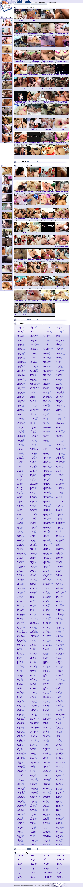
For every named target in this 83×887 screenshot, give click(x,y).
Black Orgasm (19, 689)
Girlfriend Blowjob (33, 701)
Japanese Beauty (46, 357)
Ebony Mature (32, 557)
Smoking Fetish (58, 553)
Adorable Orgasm (20, 333)
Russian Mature (58, 449)
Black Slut (18, 696)
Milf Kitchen (45, 670)
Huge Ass (31, 822)
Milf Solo (44, 681)
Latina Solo (45, 439)
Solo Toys (57, 574)
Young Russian (58, 839)
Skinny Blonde (58, 514)
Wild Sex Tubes (7, 184)
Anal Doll (18, 448)
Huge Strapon (32, 833)
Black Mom (19, 688)
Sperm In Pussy (59, 578)
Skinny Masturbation (59, 522)
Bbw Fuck (18, 559)
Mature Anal (45, 585)
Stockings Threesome (60, 591)
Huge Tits (31, 835)
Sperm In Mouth (59, 576)
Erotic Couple (32, 575)
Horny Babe (32, 797)
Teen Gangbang (58, 670)
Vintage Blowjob (58, 758)
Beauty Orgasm (20, 589)
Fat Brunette (32, 598)
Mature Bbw (45, 588)
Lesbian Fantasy (46, 474)
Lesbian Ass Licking (46, 452)
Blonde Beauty (19, 713)
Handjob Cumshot (33, 768)
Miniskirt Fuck (45, 696)
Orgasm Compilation (46, 768)
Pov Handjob (58, 332)
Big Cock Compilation (21, 628)
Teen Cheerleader (59, 644)
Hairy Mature (32, 763)
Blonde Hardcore (20, 732)
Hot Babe (31, 820)
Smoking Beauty (59, 548)
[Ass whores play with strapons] (48, 141)
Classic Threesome (33, 371)
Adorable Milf (19, 332)
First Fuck (31, 640)
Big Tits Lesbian (19, 654)
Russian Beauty (58, 436)
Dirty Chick (32, 498)
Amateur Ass (19, 343)
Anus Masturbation (20, 476)
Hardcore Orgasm (33, 780)
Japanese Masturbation (47, 370)
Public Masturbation (59, 354)
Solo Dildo (57, 565)
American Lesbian (20, 436)
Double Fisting (32, 518)
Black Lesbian (19, 684)
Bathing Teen (19, 549)
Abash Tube (6, 202)
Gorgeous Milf (32, 724)
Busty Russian (32, 326)
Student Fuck (58, 600)
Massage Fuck (45, 576)
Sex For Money (58, 467)
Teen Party (58, 688)
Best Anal (18, 593)
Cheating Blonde (33, 340)
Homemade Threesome (34, 796)
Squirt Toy (57, 583)
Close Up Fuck (32, 380)
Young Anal (58, 819)
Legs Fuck (45, 448)
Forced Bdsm (32, 663)
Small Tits (57, 545)
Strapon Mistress (59, 596)
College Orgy (32, 402)
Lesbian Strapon (46, 544)
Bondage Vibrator (20, 759)
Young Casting (58, 828)
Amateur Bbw (19, 345)
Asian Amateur (19, 479)
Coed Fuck (32, 393)
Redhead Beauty (59, 391)
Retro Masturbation (59, 417)
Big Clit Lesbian (19, 624)
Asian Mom (19, 511)
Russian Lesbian (59, 446)
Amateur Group (19, 376)
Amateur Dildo (19, 363)
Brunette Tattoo (19, 818)
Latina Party (45, 433)
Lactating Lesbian (46, 401)
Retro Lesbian (58, 415)
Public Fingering (58, 352)
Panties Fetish (45, 788)
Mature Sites (59, 876)
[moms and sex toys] (34, 285)
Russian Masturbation (60, 448)
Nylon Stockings (46, 754)
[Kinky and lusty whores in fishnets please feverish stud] (48, 73)
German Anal (32, 683)
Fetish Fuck (32, 627)
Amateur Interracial (20, 380)
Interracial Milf (45, 340)
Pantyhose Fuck (46, 794)
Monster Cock (45, 717)
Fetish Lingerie (32, 630)
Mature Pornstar (46, 631)
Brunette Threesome (20, 820)
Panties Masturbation (46, 789)
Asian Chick (19, 491)
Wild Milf (57, 807)
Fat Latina (31, 602)
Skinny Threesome (59, 532)
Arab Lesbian (19, 478)
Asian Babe (19, 483)
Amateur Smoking (20, 400)
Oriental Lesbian (46, 774)
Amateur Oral (19, 388)
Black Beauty (19, 675)
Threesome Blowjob (59, 713)
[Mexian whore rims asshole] (20, 127)
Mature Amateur (46, 584)
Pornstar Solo (58, 327)
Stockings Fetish (59, 587)
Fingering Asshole (33, 632)
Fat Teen (31, 611)
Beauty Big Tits (19, 584)
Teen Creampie (58, 648)
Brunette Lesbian (20, 805)
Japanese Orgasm (46, 374)
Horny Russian (32, 818)
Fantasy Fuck (32, 592)
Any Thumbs (6, 219)
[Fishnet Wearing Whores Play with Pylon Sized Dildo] (34, 32)
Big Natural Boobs (20, 645)
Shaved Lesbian (59, 488)
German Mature (33, 691)
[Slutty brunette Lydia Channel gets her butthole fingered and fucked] (34, 73)
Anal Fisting (19, 453)
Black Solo (19, 697)
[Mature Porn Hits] (62, 177)
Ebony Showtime (47, 858)
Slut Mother (58, 544)
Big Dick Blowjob (20, 636)
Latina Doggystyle (46, 420)
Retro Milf (57, 418)
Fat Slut (31, 610)
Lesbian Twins (45, 557)
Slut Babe (57, 541)
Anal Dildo (18, 446)
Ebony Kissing (32, 553)
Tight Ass (57, 722)
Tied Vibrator (58, 718)
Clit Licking (32, 374)
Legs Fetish (45, 446)
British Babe (19, 772)
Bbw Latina (19, 562)
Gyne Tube (7, 246)
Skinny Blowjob (58, 515)
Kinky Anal (45, 385)
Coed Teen (32, 397)
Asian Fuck (19, 500)
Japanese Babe (45, 354)
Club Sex (31, 391)
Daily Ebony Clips (34, 873)
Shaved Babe (58, 478)
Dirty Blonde (32, 496)
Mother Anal (45, 724)
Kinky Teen (45, 393)
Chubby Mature (32, 359)
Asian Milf (18, 510)
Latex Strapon (45, 411)
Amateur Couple (20, 358)
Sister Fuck (58, 505)
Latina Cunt (45, 419)
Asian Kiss (19, 504)
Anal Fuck (18, 456)
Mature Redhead (46, 632)
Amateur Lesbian (20, 383)
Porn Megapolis (59, 878)
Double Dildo (32, 515)
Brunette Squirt (19, 817)
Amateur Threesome (20, 411)
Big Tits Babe (19, 650)
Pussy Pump (58, 369)
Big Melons (19, 644)
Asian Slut (18, 519)
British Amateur (19, 771)
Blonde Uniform (19, 750)
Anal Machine (19, 459)
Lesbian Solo (45, 536)
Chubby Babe (32, 353)
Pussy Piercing (58, 367)
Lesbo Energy (59, 864)
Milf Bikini (44, 654)
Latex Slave (45, 410)
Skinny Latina (58, 519)
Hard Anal (31, 770)
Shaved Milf (58, 491)
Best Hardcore (19, 600)
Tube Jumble (6, 124)
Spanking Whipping (59, 575)
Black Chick (19, 679)
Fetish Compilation (33, 626)
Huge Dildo (32, 827)
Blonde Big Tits (19, 714)
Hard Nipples (32, 772)
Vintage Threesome (59, 772)
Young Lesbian (58, 836)
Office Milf (44, 757)
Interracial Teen (45, 346)
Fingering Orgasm (33, 635)
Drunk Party (32, 533)
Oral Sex (44, 767)
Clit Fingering (32, 372)
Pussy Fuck (58, 362)
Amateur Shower (20, 398)
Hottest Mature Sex (60, 859)
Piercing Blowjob (46, 820)
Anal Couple (19, 444)
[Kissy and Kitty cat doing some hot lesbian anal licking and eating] (62, 100)
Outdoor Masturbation (47, 781)
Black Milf (18, 687)
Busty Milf (18, 841)
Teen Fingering (58, 665)
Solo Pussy (58, 570)
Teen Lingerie (58, 679)
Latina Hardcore (46, 424)
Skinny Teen (58, 531)
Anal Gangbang (19, 457)
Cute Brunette (32, 457)
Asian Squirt (19, 522)
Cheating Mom (32, 346)
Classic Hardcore (33, 369)
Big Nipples (19, 646)
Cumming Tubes (47, 869)
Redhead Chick (58, 393)
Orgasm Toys (45, 771)
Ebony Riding (32, 563)
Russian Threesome (59, 454)
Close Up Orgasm (33, 384)
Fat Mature (32, 605)
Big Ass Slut (19, 618)
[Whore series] (34, 46)
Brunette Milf (19, 806)
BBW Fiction (46, 867)
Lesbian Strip (45, 545)
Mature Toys (45, 646)
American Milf (19, 439)
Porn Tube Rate (7, 264)
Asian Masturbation (20, 507)
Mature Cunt (45, 600)
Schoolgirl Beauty (59, 456)
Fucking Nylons (46, 878)
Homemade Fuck (33, 789)
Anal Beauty (19, 441)
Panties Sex (45, 792)
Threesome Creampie (60, 714)
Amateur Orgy (19, 391)
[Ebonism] (62, 19)
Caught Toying (32, 333)
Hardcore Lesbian (33, 778)
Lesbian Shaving (46, 530)
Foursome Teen (32, 667)
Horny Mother (32, 814)
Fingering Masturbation (34, 633)
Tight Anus (57, 720)
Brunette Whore (19, 822)
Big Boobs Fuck (20, 622)
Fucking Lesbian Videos (48, 873)
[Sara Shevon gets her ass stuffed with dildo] (34, 299)
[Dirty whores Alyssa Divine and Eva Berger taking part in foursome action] (48, 59)
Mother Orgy (45, 731)
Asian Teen (19, 523)
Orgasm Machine (46, 770)
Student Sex (58, 604)
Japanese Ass (45, 353)
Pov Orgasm (58, 336)
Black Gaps (33, 872)
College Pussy (32, 405)
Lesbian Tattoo (45, 549)
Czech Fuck (32, 471)
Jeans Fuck (45, 380)
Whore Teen (58, 793)
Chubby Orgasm (33, 362)
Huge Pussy (32, 832)
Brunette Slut (19, 814)
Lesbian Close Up (46, 463)
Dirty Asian (32, 492)
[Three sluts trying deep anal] (34, 177)
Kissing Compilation (46, 396)
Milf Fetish (44, 663)
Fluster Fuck (6, 71)
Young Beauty (58, 823)
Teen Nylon (58, 681)
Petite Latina (45, 817)
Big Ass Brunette (20, 609)
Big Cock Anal (19, 626)
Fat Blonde (32, 597)
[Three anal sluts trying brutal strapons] (48, 177)
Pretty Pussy (58, 349)
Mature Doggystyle (46, 602)
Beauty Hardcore (20, 588)
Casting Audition (33, 330)
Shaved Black (58, 480)
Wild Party (57, 811)
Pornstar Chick (45, 833)
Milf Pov (44, 678)
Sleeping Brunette (59, 539)
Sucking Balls (58, 607)
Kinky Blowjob (45, 387)
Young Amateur (58, 818)
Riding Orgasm (58, 430)
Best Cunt (18, 597)
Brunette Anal (19, 780)
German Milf (32, 692)
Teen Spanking (58, 698)
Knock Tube (6, 255)
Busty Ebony (19, 836)
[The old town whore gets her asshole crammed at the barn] (62, 32)
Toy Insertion (58, 736)
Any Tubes (7, 228)
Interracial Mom (45, 341)
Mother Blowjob (45, 726)
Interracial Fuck (45, 336)
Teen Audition (58, 633)
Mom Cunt (45, 704)
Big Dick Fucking (20, 640)
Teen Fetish (58, 663)
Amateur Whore (19, 414)
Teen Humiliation (59, 675)
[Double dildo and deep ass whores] (62, 231)
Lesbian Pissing (45, 515)
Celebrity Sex (32, 336)
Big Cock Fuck (19, 631)
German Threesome (33, 694)
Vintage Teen (58, 771)
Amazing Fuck (19, 426)
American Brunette (20, 435)
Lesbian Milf (45, 500)
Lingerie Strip (45, 572)
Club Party (32, 389)
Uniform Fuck (58, 745)
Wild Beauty (58, 800)
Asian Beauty (19, 485)
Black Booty (19, 678)
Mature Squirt (45, 639)
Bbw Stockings (19, 572)
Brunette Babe (19, 783)
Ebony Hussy (46, 856)
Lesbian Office (45, 506)
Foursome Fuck (33, 666)
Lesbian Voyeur (45, 559)
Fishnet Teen (32, 654)
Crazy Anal (32, 424)
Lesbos (58, 868)
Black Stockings (20, 698)
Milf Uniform (45, 693)
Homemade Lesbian (33, 791)
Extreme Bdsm (32, 583)
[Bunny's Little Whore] (48, 114)
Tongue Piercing (58, 733)
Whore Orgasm (58, 792)
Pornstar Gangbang (46, 836)
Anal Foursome (19, 454)
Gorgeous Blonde (33, 720)
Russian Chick (58, 441)
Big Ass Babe (19, 605)
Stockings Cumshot (59, 585)
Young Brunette (58, 827)
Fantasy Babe (32, 591)
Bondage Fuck (19, 757)
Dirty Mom (32, 504)
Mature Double (45, 604)
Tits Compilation (58, 728)
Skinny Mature (58, 523)
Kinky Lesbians (45, 391)
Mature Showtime (60, 874)
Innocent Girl (32, 841)
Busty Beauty (19, 832)
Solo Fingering (58, 566)
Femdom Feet (32, 618)
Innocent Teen (32, 844)
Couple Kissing (32, 419)
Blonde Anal (19, 707)
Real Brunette (58, 376)
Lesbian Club (45, 465)
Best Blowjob (19, 596)
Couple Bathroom (33, 417)
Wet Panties (58, 781)
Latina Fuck (45, 422)
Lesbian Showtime (60, 861)
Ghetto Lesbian (32, 696)
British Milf (18, 778)
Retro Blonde (58, 410)
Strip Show (58, 597)
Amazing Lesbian (20, 427)
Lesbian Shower (46, 531)
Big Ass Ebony (19, 611)
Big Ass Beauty (19, 606)
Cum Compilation (33, 436)
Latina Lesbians (45, 426)
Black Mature (19, 685)
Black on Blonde (20, 706)
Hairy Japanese (32, 758)
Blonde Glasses (20, 730)
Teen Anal (57, 631)
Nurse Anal (45, 745)
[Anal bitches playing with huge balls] (48, 155)
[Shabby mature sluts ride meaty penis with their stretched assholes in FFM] (62, 141)
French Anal (32, 670)
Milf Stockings (45, 685)
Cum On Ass (32, 440)
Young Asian (58, 820)
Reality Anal (58, 383)
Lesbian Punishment (46, 520)
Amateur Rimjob (20, 397)
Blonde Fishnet (19, 727)
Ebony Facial (32, 549)
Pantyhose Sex (45, 797)
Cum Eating (32, 437)
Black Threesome (20, 701)
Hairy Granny (32, 757)
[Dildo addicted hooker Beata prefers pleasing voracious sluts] (34, 114)
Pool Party (44, 826)
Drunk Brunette (32, 527)
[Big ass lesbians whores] (48, 204)
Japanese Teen (45, 376)
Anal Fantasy (19, 450)
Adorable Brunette (20, 330)
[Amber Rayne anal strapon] (48, 313)
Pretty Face (58, 345)
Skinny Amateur (58, 506)
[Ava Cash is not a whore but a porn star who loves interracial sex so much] (20, 59)
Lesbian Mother (45, 504)
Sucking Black (58, 611)
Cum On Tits (32, 444)
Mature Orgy (45, 630)
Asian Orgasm (19, 513)
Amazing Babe (19, 419)
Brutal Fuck (19, 826)
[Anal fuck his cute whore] (34, 313)
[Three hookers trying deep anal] (34, 245)
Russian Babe (58, 435)
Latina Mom (45, 430)
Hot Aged (58, 856)
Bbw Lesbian (19, 563)
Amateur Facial (19, 369)
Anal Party (18, 465)
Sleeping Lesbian (59, 540)
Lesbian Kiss (45, 491)
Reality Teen (58, 385)
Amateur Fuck (19, 374)
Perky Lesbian (45, 807)
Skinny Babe (58, 510)
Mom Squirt (45, 713)
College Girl (32, 401)
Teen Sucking (58, 704)
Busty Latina (19, 839)
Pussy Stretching (59, 370)
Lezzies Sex (59, 871)
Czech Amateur (32, 466)
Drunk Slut (32, 535)
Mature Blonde (45, 593)
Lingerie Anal (45, 570)
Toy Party (57, 737)
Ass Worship (19, 532)
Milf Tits (44, 692)
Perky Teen (45, 809)
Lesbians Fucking (46, 565)
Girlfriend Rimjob (33, 704)
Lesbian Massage (46, 496)
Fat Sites (45, 871)
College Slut (32, 406)
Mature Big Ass (45, 591)
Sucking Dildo (58, 615)
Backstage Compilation (21, 546)
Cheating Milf (32, 345)
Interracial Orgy (45, 344)
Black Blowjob (19, 676)
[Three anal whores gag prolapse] (34, 155)
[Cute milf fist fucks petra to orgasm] (20, 258)
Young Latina (58, 835)
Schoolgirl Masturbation (60, 458)
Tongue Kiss (58, 732)
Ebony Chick (32, 548)
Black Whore (19, 705)
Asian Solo (19, 520)
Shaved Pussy (58, 493)
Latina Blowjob (45, 417)
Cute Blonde (32, 456)
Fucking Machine (33, 678)
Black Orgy (19, 691)
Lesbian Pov (45, 519)
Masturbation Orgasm (47, 583)
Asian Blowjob (19, 489)
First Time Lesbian (33, 645)
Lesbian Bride (45, 461)
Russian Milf (58, 450)
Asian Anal (19, 480)
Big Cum (18, 633)
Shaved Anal (58, 475)
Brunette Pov (19, 811)
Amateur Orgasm (20, 389)
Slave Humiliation (59, 536)
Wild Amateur (58, 796)
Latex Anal (44, 402)
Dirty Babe (32, 493)
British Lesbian (19, 775)
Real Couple (58, 379)
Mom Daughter (45, 705)
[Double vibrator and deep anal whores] (48, 245)
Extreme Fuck (32, 584)
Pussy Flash (58, 361)
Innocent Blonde (33, 839)
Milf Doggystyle (45, 659)
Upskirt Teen (58, 752)
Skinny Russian (58, 528)
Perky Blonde (45, 805)
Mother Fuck (45, 727)
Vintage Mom (58, 766)
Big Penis (18, 648)
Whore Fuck (58, 789)
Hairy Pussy (32, 766)
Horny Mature (32, 810)
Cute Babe (32, 454)
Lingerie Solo (45, 571)
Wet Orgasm (58, 780)
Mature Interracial (46, 617)
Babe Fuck (19, 541)
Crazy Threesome (33, 435)
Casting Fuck (32, 331)
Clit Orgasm (32, 375)
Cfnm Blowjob (32, 337)
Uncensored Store (6, 133)
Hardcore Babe (32, 774)
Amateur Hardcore (20, 379)
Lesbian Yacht (45, 563)
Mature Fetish (45, 607)
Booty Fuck (19, 763)
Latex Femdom (45, 405)
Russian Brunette (59, 440)
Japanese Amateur (46, 350)
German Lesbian (33, 689)
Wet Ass (57, 775)
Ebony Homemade (33, 552)
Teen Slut (57, 696)
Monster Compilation (46, 718)
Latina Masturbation (46, 427)
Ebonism (32, 876)
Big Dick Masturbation (21, 641)
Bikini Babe (19, 659)
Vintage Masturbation (59, 762)
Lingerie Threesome (46, 574)
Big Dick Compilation (20, 637)
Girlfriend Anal (32, 700)
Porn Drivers (6, 106)
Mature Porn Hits (60, 873)
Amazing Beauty (20, 420)
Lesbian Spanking (46, 539)
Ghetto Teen (32, 697)
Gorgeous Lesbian (33, 723)
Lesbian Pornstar (46, 518)
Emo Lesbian (32, 571)
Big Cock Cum (19, 630)
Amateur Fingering (20, 371)
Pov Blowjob (58, 331)
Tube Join (19, 856)
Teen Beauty (58, 637)
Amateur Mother (20, 387)
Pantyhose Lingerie (46, 796)
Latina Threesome (46, 443)
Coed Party (32, 396)
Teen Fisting (58, 667)
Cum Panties (32, 445)
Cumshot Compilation (34, 449)
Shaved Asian (58, 476)
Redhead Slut (58, 404)
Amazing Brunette (20, 423)
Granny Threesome (33, 736)
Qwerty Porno (6, 115)
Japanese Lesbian (46, 367)
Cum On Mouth (32, 441)
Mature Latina (45, 620)
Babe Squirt (19, 544)
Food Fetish (32, 659)
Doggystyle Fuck (33, 511)
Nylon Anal (45, 749)
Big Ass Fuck (19, 613)
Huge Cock (32, 824)
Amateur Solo (19, 401)
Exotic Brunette (32, 579)
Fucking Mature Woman (48, 877)
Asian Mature (19, 509)
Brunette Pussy (19, 813)
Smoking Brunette (59, 550)
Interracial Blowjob (46, 330)
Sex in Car (58, 472)
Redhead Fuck (58, 396)
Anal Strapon (19, 470)
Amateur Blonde (20, 346)
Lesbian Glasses (46, 483)
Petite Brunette (45, 814)
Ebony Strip (32, 567)
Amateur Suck (19, 406)
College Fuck (32, 400)
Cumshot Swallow (33, 450)
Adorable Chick (19, 331)
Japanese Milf (45, 372)
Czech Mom (32, 476)
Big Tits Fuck (19, 653)
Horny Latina (32, 809)
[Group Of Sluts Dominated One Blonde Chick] (62, 46)
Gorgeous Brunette (33, 722)
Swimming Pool (58, 620)
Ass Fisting (19, 527)
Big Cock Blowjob (20, 627)
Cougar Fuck (32, 411)
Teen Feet (57, 662)
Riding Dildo (58, 427)
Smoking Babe (58, 546)
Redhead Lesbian (59, 397)
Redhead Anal (58, 388)
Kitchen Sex (45, 398)
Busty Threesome (33, 328)
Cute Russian (32, 463)
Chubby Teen (32, 365)
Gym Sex (31, 744)
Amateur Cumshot (20, 359)
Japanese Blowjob (46, 359)
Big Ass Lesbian (20, 614)
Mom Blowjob (45, 702)
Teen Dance (58, 652)
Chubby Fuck (32, 356)
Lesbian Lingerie (46, 493)
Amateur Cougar (20, 357)
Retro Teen (58, 422)
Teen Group (58, 672)
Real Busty (58, 378)
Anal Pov (18, 466)
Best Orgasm (19, 601)
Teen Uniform (58, 710)
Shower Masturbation (59, 501)
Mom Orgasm (45, 709)
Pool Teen (44, 828)
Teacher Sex (58, 627)
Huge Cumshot (32, 826)
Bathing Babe (19, 548)
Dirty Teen (31, 507)
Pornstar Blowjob (46, 832)
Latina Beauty (45, 415)
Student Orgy (58, 601)
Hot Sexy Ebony (47, 860)
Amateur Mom (19, 385)
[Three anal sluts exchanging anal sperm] (62, 217)
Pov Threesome (59, 339)
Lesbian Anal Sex (46, 450)
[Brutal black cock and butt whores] (20, 190)
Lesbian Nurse (45, 505)
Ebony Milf (32, 558)
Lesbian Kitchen (46, 492)
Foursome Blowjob (33, 665)
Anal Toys (18, 474)
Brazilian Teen (19, 768)
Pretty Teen (58, 350)
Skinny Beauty (58, 511)
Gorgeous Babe (32, 719)
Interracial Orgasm (46, 343)
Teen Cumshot (58, 649)
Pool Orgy (44, 824)
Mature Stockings (46, 640)
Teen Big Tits (58, 639)
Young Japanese (59, 833)
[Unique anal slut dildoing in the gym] (62, 155)
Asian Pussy (19, 518)
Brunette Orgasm (20, 809)
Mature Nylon (45, 627)
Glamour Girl (32, 709)
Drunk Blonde (32, 526)
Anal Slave (19, 467)
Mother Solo (45, 732)
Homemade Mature (33, 792)
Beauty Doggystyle (20, 585)
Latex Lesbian (45, 406)
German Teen (32, 693)
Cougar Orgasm (33, 413)
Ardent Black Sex (34, 869)
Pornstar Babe (45, 831)
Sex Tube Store (33, 865)
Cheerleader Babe (33, 349)
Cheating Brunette (33, 341)
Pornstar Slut (58, 326)
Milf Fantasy (45, 662)
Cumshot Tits (32, 452)
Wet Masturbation (59, 779)
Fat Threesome (32, 613)
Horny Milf (31, 811)
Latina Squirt (45, 440)
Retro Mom (58, 419)
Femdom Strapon (33, 624)
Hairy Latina (32, 759)
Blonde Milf (19, 736)
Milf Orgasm (45, 672)
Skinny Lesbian (58, 520)
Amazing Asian (19, 418)
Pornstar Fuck (45, 835)
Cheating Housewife (33, 344)
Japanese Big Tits (46, 358)
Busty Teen (32, 327)
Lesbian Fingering (46, 478)
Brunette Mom (19, 807)
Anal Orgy (18, 462)
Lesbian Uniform (46, 558)
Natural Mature (45, 737)
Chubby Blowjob (33, 354)
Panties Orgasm (46, 791)
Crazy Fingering (33, 427)
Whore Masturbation (59, 791)
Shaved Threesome (59, 498)
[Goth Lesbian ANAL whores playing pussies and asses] (34, 127)
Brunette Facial (19, 800)
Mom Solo (44, 711)
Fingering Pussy (33, 636)
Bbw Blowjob (19, 557)
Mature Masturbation (46, 624)
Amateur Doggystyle (20, 365)
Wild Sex (57, 813)
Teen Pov (57, 691)
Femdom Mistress (33, 620)
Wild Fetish (58, 804)
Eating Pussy (32, 537)
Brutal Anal (19, 823)
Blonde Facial (19, 726)
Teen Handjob (58, 674)
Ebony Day (33, 877)
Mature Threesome (46, 645)
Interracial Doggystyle (47, 333)
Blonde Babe (19, 710)
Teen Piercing (58, 689)
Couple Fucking (32, 418)
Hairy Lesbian (32, 761)
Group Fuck (32, 740)
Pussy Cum (58, 358)
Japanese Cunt (45, 362)
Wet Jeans (58, 778)
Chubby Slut (32, 363)
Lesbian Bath (45, 454)
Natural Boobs (45, 735)
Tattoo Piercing (58, 626)
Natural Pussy (45, 739)
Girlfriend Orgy (32, 702)
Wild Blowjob (58, 802)
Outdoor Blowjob (46, 778)
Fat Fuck (31, 601)
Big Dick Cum (19, 639)
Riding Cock (58, 424)
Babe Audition (19, 535)
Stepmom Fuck (58, 584)
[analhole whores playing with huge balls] (62, 204)
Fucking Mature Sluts (47, 874)
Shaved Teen (58, 497)
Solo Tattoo (58, 571)
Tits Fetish (57, 730)
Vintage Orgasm (59, 767)
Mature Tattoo (45, 644)
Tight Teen (57, 727)
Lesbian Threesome (46, 553)
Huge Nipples (32, 831)
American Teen (19, 440)
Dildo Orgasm (32, 487)
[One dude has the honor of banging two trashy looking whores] (48, 100)
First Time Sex (32, 646)
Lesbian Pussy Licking (47, 522)
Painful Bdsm (45, 787)
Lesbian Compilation (46, 466)
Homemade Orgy (33, 793)
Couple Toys (32, 423)
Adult (7, 210)
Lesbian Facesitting (46, 472)
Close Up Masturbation (34, 383)
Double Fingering (33, 517)
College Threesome (33, 409)
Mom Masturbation (46, 707)
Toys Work (58, 740)
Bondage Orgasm (20, 758)
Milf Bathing (45, 652)
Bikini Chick (19, 662)
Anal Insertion (19, 458)
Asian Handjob (19, 501)
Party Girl (44, 800)
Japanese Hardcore (46, 365)
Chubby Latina (32, 357)
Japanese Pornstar (46, 375)
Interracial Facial (46, 335)
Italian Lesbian (45, 349)
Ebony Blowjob (32, 545)
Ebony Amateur (32, 539)
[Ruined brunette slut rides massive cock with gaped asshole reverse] (34, 59)
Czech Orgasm (32, 478)
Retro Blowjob (58, 411)
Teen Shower (58, 694)
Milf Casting (45, 657)
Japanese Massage (46, 369)
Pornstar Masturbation (47, 837)
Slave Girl (57, 535)
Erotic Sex (31, 578)
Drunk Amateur (32, 523)
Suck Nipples (58, 606)
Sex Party (57, 470)
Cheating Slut (32, 348)
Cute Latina (32, 459)
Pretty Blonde (58, 343)
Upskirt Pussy (58, 750)
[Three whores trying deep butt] (20, 217)
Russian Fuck (58, 444)
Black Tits (18, 702)
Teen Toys (57, 709)
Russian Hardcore (59, 445)
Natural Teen (45, 740)
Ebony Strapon (32, 566)
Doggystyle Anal (33, 510)
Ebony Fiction (33, 880)
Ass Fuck (18, 528)
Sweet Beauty (58, 619)
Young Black (58, 824)
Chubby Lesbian (33, 358)
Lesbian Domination (46, 471)
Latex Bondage (45, 404)
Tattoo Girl (57, 623)
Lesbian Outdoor (46, 511)
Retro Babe (58, 409)
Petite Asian (45, 811)
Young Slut (58, 840)
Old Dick (44, 761)
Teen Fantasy (58, 661)
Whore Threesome (59, 794)
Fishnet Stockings (33, 653)
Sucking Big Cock (59, 609)
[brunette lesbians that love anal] (20, 155)
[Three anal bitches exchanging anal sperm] (20, 272)
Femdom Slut (32, 622)
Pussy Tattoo (58, 371)
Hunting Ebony (46, 863)
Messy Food (45, 649)
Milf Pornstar (45, 676)
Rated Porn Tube (7, 281)
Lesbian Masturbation (47, 497)
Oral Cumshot (45, 765)
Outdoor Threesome (46, 785)
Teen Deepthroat (59, 653)
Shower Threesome (59, 504)
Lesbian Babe (45, 453)
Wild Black (58, 801)
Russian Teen (58, 453)
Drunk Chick (32, 528)
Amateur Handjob (20, 378)
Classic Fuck (32, 367)
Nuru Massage (45, 748)
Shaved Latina (58, 487)
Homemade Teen (33, 794)
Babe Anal (18, 533)
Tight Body (58, 723)
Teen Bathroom (58, 636)
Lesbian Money (45, 502)
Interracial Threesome (47, 348)
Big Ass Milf (19, 615)
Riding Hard (58, 428)
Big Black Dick (19, 620)
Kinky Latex (45, 389)
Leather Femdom (46, 444)
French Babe (32, 671)
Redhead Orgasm (59, 401)
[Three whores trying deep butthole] (48, 231)
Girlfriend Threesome (33, 706)
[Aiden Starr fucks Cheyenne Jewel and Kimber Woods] (20, 19)
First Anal (31, 637)
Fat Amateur (32, 593)
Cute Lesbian (32, 461)
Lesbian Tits (45, 554)
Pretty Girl (57, 346)
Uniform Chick (58, 744)
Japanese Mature (46, 371)
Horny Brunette (32, 801)
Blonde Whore (19, 752)
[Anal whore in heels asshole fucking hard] (34, 258)
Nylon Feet (45, 750)
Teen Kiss (57, 678)
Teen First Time (58, 666)
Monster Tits (45, 723)
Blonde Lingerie (19, 735)
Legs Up (44, 449)
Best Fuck (18, 598)
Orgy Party (45, 772)
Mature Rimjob (45, 633)
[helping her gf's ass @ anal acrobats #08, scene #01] (34, 204)
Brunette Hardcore (20, 804)
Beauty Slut (19, 592)
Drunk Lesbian (32, 530)
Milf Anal (44, 650)
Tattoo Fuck (58, 622)
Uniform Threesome (59, 749)
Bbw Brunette (19, 558)
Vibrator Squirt (58, 754)
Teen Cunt (57, 650)
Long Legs (44, 575)
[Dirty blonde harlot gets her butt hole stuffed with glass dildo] (34, 87)
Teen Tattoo (58, 705)
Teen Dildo (57, 654)
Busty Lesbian (19, 840)
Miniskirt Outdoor (46, 698)
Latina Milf (44, 428)
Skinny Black (58, 513)
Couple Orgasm (33, 420)
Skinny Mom (58, 526)
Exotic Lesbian (32, 580)
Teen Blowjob (58, 641)
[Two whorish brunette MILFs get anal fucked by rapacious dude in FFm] (20, 87)
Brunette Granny (20, 802)
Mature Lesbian (45, 622)
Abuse (35, 884)
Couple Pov (32, 422)
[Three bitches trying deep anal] (34, 272)
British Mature (19, 776)
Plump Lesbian (45, 823)
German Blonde (32, 685)
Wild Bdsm (58, 798)
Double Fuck (32, 519)
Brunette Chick (19, 793)
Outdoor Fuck (45, 780)
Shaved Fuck (58, 485)
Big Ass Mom (19, 617)
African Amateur (20, 336)
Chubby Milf (32, 361)
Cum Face (32, 439)
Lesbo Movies (59, 865)
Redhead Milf (58, 400)
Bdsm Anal (19, 576)
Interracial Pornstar (46, 345)
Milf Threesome (45, 691)
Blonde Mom (19, 737)
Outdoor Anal (45, 776)
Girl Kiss (31, 698)
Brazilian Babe (19, 766)
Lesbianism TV (59, 860)
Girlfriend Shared (33, 705)
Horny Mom (32, 813)
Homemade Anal (33, 787)
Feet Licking (32, 614)
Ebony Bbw (32, 543)
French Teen (32, 675)
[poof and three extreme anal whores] (48, 217)
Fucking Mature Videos (48, 876)
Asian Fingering (19, 498)
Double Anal (32, 513)
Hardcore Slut (32, 783)
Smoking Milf (58, 558)
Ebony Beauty (32, 544)
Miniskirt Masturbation (47, 697)
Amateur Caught (20, 352)
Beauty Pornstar (20, 591)
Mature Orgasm (46, 628)
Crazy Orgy (32, 431)
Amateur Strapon (20, 404)
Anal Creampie (19, 445)
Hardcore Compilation (34, 776)
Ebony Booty (32, 546)
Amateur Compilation (20, 356)
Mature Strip (45, 641)
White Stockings (59, 787)
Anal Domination (20, 449)
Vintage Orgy (58, 768)
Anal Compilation (20, 443)
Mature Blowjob (45, 594)
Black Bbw (19, 674)
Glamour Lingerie (33, 711)
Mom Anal (44, 701)
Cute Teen (31, 465)
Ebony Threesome (33, 570)
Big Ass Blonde (19, 607)
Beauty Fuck (19, 587)
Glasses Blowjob (33, 715)
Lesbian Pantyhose (46, 513)
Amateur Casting (20, 350)
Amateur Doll (19, 366)
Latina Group (45, 423)
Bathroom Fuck (19, 552)
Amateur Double (20, 367)
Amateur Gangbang (20, 375)
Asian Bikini (19, 488)
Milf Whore (45, 694)
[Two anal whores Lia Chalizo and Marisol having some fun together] (20, 114)
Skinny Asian (58, 509)
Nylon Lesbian (45, 753)
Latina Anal (45, 413)
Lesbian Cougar (45, 467)
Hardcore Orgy (32, 781)
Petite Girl (44, 815)
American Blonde (20, 433)
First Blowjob (32, 639)
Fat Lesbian (32, 604)
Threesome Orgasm (59, 717)
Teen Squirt (58, 700)
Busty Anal (19, 828)
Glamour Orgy (32, 714)
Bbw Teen (18, 574)
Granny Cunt (32, 728)
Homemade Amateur (33, 785)
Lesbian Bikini (45, 458)
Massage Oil (45, 578)
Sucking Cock (58, 613)
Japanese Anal (45, 352)
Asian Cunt (19, 493)
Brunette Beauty (20, 785)
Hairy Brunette (32, 753)
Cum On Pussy (32, 443)
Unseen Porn (6, 142)
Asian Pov (18, 517)
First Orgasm (32, 641)
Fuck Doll (31, 676)
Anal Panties (19, 463)
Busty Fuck (19, 837)
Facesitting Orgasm (33, 585)
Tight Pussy (58, 726)
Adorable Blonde (20, 328)
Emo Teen (31, 572)
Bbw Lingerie (19, 565)
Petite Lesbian (45, 818)
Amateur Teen (19, 410)
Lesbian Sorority (46, 537)
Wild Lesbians (58, 805)
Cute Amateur (32, 453)
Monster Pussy (45, 722)
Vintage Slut (58, 770)
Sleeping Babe (58, 537)
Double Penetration (33, 520)
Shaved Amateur (59, 474)
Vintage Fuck (58, 759)
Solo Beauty (58, 562)
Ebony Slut (32, 565)
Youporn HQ (6, 193)
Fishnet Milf (32, 652)
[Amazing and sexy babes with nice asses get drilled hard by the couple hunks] (62, 73)
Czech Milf (32, 475)
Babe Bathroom (19, 536)
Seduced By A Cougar (60, 463)
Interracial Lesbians (46, 339)
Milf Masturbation (46, 671)
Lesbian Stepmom (46, 541)
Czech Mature (32, 474)
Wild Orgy (57, 810)
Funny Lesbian (32, 679)
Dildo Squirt (32, 489)
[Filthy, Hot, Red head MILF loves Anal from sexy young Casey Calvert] (20, 313)
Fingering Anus (32, 631)
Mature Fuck (45, 610)
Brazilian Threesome (20, 770)
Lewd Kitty (58, 869)
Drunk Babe (32, 524)
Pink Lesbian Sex (60, 877)
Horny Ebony (32, 806)
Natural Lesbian (45, 736)
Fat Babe (31, 596)
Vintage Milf (58, 765)
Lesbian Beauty (45, 457)
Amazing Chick (19, 424)
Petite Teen (45, 819)
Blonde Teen (19, 749)
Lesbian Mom (45, 501)
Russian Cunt (58, 443)
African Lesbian (19, 339)
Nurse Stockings (46, 746)
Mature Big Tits (45, 592)
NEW (25, 161)
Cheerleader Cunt (33, 350)
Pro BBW (58, 880)
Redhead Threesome (59, 406)
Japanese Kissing (46, 366)
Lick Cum (44, 567)
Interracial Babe (45, 327)
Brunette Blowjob (20, 789)
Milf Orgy (44, 674)
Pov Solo (57, 337)
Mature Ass (45, 587)
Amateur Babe (19, 344)
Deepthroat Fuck (33, 484)
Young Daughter (59, 832)
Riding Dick (58, 426)
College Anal (32, 398)
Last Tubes (7, 80)
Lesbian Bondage (46, 459)
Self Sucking (58, 466)
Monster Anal (45, 715)
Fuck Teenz (46, 880)
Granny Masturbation (33, 733)
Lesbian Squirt (45, 540)
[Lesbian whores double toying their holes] (62, 272)
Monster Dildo (45, 719)
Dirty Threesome (33, 509)
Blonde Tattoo (19, 748)
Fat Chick (31, 600)
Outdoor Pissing (46, 784)
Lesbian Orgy (45, 510)
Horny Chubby (32, 802)
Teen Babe (58, 635)
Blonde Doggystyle (20, 723)
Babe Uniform (19, 545)
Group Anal (32, 737)
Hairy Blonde (32, 752)
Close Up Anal (32, 379)
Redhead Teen (58, 405)
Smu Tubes (33, 867)
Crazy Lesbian (32, 430)
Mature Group (45, 613)
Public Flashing (58, 353)
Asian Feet (19, 497)
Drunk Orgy (32, 532)
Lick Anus (44, 566)
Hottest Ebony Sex (47, 861)
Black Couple (19, 680)
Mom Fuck (45, 706)
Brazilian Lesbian (20, 767)
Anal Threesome (20, 472)
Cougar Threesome (33, 415)
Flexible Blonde (32, 657)
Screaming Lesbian (59, 461)
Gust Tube (7, 237)
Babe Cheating (19, 540)
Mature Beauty (45, 589)
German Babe (32, 684)
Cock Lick (31, 392)
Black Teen (19, 700)
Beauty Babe (19, 583)
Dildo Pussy (32, 488)
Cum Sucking (32, 446)
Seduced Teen (58, 465)
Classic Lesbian (33, 370)
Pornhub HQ (6, 89)
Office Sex (45, 758)
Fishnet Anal (32, 648)
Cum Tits (31, 448)
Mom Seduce (45, 710)
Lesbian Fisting (45, 479)
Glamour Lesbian (33, 710)
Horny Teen (32, 819)
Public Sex (58, 356)
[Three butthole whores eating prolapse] (20, 231)
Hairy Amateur (32, 745)
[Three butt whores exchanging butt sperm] (48, 258)
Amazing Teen (19, 431)
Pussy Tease (58, 372)
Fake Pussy (32, 589)
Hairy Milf (31, 765)
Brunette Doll (19, 798)
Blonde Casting (19, 718)
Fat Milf (31, 606)
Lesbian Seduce (46, 528)
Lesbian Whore (45, 561)
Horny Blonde (32, 800)
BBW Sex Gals (46, 868)
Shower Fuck (58, 500)
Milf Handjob (45, 667)
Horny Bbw (32, 798)
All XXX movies (7, 27)
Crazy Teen (32, 433)
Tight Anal (57, 719)
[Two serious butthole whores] (48, 19)
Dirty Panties (32, 505)
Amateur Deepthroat (20, 362)
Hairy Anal (31, 746)
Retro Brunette (58, 413)
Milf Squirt (44, 684)
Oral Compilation (46, 762)
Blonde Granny (19, 731)
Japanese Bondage (46, 361)
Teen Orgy (57, 684)
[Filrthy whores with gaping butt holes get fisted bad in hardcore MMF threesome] (20, 73)
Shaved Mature (58, 489)
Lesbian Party (45, 514)
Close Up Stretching (33, 387)
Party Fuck (45, 798)
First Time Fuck (32, 644)
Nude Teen (45, 744)
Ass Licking (19, 530)
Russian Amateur (59, 432)
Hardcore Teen (32, 784)
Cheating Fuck (32, 343)
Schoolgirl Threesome (60, 459)
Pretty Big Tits (58, 341)
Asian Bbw (19, 484)
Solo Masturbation (59, 567)
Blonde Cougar (19, 722)
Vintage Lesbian (58, 761)
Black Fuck (19, 683)
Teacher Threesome (59, 630)
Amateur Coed (19, 354)
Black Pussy (19, 693)
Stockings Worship (59, 592)
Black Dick (19, 681)
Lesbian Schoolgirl (46, 526)
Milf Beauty (45, 653)
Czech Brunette (32, 470)
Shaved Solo (58, 496)
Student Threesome (59, 605)
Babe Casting (19, 539)
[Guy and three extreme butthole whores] (20, 141)
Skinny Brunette (58, 517)
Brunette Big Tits (20, 787)
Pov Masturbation (59, 333)
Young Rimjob (58, 837)
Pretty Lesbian (58, 348)
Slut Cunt (57, 543)
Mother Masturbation (46, 728)
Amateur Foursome (20, 372)
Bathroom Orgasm (20, 553)
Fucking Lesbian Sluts (48, 872)
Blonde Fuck (19, 728)
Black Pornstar (19, 692)
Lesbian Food (45, 480)
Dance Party (32, 480)
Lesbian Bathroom (46, 456)
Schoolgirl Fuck (58, 457)
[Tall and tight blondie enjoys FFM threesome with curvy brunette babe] (48, 87)
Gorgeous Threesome (34, 727)
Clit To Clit (31, 378)
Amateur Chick (19, 353)
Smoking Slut (58, 559)
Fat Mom (31, 607)
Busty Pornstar (19, 844)
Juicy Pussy (45, 384)
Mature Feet (45, 606)
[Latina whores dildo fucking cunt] (48, 32)
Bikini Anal (18, 658)
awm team (17, 884)
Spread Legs (58, 580)
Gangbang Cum (33, 680)
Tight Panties (58, 724)
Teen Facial (58, 659)
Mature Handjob (46, 614)
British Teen (19, 779)
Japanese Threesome (47, 378)
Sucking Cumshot (59, 614)
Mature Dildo (45, 601)
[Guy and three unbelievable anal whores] (48, 190)
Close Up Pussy (33, 385)
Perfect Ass (45, 804)
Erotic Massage (32, 576)
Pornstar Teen (58, 328)
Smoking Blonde (59, 549)
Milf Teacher (45, 689)
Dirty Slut (31, 506)
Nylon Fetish (45, 752)
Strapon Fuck (58, 594)
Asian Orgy (19, 514)
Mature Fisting (45, 609)
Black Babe (19, 672)
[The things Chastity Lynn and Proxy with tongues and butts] (48, 272)
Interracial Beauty (46, 328)
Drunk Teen (32, 536)
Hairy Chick (32, 754)
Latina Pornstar (45, 435)
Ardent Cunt (6, 44)
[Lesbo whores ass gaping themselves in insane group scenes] (48, 127)
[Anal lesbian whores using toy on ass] (20, 204)
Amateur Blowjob (20, 348)
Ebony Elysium (33, 878)
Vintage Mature (58, 763)
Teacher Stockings (59, 628)
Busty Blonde (19, 833)
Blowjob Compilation (20, 753)
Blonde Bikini (19, 715)
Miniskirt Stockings (46, 700)
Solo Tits (57, 572)
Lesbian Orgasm (46, 509)
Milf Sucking (45, 688)
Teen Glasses (58, 671)
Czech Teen (32, 479)
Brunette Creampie (20, 796)
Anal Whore (19, 475)
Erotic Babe (32, 574)
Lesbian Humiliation (46, 488)
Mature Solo (45, 637)
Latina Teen (45, 441)
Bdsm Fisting (19, 578)
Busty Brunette (19, 835)
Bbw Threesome (20, 575)
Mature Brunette (46, 596)
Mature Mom (45, 626)
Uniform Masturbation (60, 746)
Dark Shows (33, 874)
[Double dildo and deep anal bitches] (34, 141)
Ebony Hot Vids (46, 855)
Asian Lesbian (19, 505)
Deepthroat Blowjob (33, 483)
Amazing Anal (19, 417)
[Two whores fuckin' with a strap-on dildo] (20, 285)
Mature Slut (45, 636)
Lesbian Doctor (45, 470)
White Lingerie (58, 785)
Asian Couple (19, 492)
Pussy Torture (58, 374)
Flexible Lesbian (33, 658)
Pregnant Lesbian (59, 340)
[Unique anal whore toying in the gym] (34, 231)
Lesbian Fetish (45, 476)
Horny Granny (32, 807)
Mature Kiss (45, 618)
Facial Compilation (33, 587)
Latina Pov (45, 436)
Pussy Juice (58, 363)
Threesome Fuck (59, 715)
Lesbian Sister (45, 532)
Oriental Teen (45, 775)
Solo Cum (57, 563)
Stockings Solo (58, 589)
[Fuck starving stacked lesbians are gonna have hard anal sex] (20, 100)
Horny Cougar (32, 804)
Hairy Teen (32, 767)
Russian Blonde (58, 437)
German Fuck (32, 688)
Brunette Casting (20, 791)
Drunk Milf (31, 531)
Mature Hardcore (46, 615)
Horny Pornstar (32, 815)
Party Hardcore (45, 801)
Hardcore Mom (32, 779)
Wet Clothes (58, 776)
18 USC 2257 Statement (26, 884)
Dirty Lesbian (32, 501)
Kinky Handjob (45, 388)
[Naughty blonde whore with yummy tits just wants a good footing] (62, 114)
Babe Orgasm (19, 543)
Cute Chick (32, 458)
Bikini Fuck (19, 663)
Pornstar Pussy (45, 844)
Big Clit (18, 623)
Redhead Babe (58, 389)
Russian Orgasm (59, 452)
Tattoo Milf (57, 624)
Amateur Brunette (20, 349)
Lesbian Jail (45, 489)
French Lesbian (32, 672)
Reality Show (58, 384)
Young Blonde (58, 826)
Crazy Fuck (32, 428)
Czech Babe (32, 467)
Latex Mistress (45, 409)
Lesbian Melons (45, 498)
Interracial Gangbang (46, 337)
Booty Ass (18, 761)
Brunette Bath (19, 784)
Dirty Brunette (32, 497)
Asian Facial (19, 496)
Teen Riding (58, 693)
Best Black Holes (34, 871)
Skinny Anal (58, 507)
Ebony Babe (32, 541)
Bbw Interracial (19, 561)
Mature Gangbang (46, 611)
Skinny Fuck (58, 518)
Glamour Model (32, 713)
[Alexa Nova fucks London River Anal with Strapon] (34, 19)
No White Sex (46, 865)
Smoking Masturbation (60, 557)
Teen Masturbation (59, 680)
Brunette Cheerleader (21, 792)
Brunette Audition (20, 781)
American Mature (20, 437)
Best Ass (18, 594)
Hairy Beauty (32, 750)
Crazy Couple (32, 426)
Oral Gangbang (45, 766)
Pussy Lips (58, 366)
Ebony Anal (32, 540)
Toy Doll (57, 735)
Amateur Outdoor (20, 392)
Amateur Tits (19, 413)
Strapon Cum (58, 593)
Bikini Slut (18, 665)
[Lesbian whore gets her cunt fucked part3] (62, 299)
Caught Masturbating (33, 332)
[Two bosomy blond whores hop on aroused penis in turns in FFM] (62, 59)
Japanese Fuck (45, 363)
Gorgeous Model (33, 726)
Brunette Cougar (20, 794)
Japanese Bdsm (46, 356)
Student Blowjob (59, 598)
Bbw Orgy (18, 570)
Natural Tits (45, 741)
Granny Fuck (32, 730)
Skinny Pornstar (59, 527)
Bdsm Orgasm (19, 579)
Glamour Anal (32, 707)
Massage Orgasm (46, 579)
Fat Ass (31, 594)
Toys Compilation (59, 739)
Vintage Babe (58, 757)
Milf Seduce (45, 680)
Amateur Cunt (19, 361)
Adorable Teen (19, 335)
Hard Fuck (32, 771)
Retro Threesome (59, 423)
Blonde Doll (19, 724)
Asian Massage (19, 506)
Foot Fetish (32, 661)
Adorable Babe (19, 327)
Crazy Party (32, 432)
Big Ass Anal (19, 602)
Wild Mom (57, 809)
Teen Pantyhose (59, 687)
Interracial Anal (45, 326)
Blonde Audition (19, 709)
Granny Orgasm (33, 735)
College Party (32, 404)
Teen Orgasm (58, 683)
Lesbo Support (59, 867)
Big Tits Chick (19, 652)
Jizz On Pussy (45, 383)
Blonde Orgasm (19, 739)
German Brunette (33, 687)
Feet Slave (32, 615)
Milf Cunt (44, 658)
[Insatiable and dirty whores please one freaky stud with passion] (62, 87)
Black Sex (18, 694)
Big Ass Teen (19, 619)
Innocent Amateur (33, 837)
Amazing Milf (19, 428)
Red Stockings (58, 387)
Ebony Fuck (32, 550)
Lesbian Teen (45, 552)
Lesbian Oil (45, 507)
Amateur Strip (19, 405)
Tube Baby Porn (33, 868)
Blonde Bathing (19, 711)
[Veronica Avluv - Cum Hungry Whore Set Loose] (20, 46)
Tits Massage (58, 731)
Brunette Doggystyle (20, 797)
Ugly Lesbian (58, 741)
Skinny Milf (58, 524)
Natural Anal (45, 733)
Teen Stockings (58, 701)
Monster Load (45, 720)
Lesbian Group (45, 484)
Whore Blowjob (58, 788)
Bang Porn (7, 53)
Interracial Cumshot (46, 331)
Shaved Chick (58, 484)
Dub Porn (7, 62)
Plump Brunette (45, 822)
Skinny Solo (58, 530)
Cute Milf (31, 462)
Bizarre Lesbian (19, 667)
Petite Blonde (45, 813)
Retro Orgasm (58, 420)
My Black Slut (46, 864)
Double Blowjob (32, 514)
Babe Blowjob (19, 537)
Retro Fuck (58, 414)
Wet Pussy (58, 783)
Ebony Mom (32, 559)
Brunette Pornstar (20, 810)
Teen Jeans (58, 676)
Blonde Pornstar (20, 740)
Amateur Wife (19, 415)
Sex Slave (57, 471)
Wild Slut (57, 814)
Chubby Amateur (33, 352)
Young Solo (58, 841)
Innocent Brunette (33, 840)
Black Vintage (19, 704)
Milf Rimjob (45, 679)
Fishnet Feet (32, 649)
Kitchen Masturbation (46, 397)
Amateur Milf (19, 384)
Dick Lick (31, 485)
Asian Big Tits (19, 487)
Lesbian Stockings (46, 543)
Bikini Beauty (19, 661)
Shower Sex (58, 502)
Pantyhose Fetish (46, 793)
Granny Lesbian (33, 732)
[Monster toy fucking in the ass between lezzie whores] (62, 127)
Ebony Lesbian (32, 554)
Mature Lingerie (45, 623)
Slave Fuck (58, 533)
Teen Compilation (59, 646)
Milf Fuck (44, 665)
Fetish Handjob (32, 628)
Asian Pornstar (19, 515)
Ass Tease (19, 531)
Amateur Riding (19, 396)
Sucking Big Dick (59, 610)
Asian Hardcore (19, 502)
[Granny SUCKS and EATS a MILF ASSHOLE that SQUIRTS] (48, 46)
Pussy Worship (58, 375)
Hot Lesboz (59, 858)
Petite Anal (45, 810)
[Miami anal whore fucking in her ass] (34, 100)
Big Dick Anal (19, 635)
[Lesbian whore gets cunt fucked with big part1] (48, 299)
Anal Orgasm (19, 461)
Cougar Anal (32, 410)
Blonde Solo (19, 745)
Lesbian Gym (45, 485)
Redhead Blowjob (59, 392)
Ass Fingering (19, 526)
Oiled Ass (44, 759)
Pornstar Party (45, 841)
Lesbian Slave (45, 533)
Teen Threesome (59, 706)
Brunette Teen (19, 819)
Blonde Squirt (19, 746)
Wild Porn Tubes (7, 175)
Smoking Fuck (58, 554)
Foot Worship (32, 662)
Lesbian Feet (45, 475)
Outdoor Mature (45, 783)
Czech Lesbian (32, 472)
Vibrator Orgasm (59, 753)
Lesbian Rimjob (45, 524)
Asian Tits (18, 524)
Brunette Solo (19, 815)
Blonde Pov (19, 741)
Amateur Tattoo (19, 409)
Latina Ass (44, 414)
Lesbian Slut (45, 535)
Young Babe (58, 822)
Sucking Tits (58, 618)
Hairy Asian (32, 748)
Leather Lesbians (46, 445)
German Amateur (33, 681)
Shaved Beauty (58, 479)
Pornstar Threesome (59, 330)
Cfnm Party (32, 339)
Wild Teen (57, 815)
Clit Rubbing (32, 376)
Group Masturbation (33, 741)
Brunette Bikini (19, 788)
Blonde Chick (19, 720)
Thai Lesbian (58, 711)
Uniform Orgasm (59, 748)
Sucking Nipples (59, 617)
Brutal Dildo (19, 824)
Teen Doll (57, 657)
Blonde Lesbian (19, 733)
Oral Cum (44, 763)
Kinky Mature (45, 392)
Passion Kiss (45, 802)
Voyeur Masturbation (59, 774)
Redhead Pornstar (59, 402)
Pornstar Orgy (45, 840)
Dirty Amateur (32, 491)
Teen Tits (57, 707)
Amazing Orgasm (20, 430)
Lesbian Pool (45, 517)
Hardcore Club (32, 775)
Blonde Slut (19, 744)
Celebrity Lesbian (33, 335)
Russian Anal (58, 433)
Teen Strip (57, 702)
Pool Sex (44, 827)
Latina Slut (44, 437)
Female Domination (33, 617)
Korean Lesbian (45, 400)
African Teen (19, 340)
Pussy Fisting (58, 359)
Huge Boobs (32, 823)
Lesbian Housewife (46, 487)
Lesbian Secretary (46, 527)
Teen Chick (58, 645)
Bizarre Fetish (19, 666)
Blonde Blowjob (19, 717)
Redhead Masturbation (60, 398)
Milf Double (45, 661)
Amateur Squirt (19, 402)
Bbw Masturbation (20, 566)
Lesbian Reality (45, 523)
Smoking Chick (58, 552)
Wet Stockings (58, 784)
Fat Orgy (31, 609)
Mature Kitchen (45, 619)
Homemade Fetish (33, 788)
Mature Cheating (46, 597)
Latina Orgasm (45, 431)
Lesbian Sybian (45, 548)
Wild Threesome (59, 817)
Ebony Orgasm (32, 561)
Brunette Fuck (19, 801)
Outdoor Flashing (46, 779)
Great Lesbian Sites (60, 855)
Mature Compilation (46, 598)
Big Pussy (18, 649)
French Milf (32, 674)
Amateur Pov (19, 393)
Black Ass (18, 671)
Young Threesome (59, 844)
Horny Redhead (32, 817)
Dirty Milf (31, 502)
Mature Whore (45, 648)
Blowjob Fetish (19, 754)
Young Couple (58, 831)
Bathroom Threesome (21, 554)
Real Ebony (58, 380)
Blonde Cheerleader (20, 719)
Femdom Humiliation (33, 619)
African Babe (19, 337)
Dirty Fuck (31, 500)
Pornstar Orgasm (46, 839)
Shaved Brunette (59, 483)
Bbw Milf (18, 567)
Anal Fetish (19, 452)
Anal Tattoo (19, 471)
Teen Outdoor (58, 685)
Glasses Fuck (32, 717)
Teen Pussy (58, 692)
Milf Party (44, 675)
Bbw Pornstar (19, 571)
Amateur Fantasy (20, 370)
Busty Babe (19, 831)
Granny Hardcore (33, 731)
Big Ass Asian (19, 604)
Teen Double (58, 658)
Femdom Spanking (33, 623)
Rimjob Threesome (59, 431)
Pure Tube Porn (33, 861)
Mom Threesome (46, 714)
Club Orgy (31, 388)
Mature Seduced (46, 635)
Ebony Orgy (32, 562)
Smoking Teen (58, 561)
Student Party (58, 602)
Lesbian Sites (59, 863)
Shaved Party (58, 492)
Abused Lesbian (20, 326)
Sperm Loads (58, 579)
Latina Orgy (45, 432)
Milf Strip (44, 687)
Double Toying (32, 522)
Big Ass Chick (19, 610)
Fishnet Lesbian (32, 650)
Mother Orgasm (46, 730)
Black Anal (19, 670)
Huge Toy (31, 836)
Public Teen (58, 357)
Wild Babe (57, 797)
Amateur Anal (19, 341)
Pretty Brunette (58, 344)
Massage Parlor (46, 580)
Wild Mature (58, 806)
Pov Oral (57, 335)
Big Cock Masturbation (21, 632)
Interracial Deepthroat (47, 332)
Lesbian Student (46, 546)
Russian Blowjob (59, 439)
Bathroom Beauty (20, 550)
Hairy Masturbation (33, 762)
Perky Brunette (45, 806)
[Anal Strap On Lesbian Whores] (20, 32)
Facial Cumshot (32, 588)
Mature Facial (45, 605)
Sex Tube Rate (7, 290)
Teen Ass (57, 632)
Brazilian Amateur (20, 765)
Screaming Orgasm (59, 462)
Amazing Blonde (20, 422)
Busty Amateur (19, 827)
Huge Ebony (32, 828)
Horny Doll (32, 805)
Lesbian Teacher (46, 550)
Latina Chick (45, 418)
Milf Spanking (45, 683)
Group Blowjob (32, 739)
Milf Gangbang (45, 666)
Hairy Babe (32, 749)
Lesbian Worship (46, 562)
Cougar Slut (32, 414)
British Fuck (19, 774)
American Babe (19, 432)
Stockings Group (59, 588)
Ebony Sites (46, 859)
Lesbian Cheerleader (46, 462)
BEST (23, 161)
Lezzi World (59, 872)
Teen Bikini (58, 640)
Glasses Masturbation (34, 718)
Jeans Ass (45, 379)
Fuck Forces (20, 865)
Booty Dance (19, 762)
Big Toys (18, 657)
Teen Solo (57, 697)
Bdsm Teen (19, 580)
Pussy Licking (58, 365)
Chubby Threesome (33, 366)
